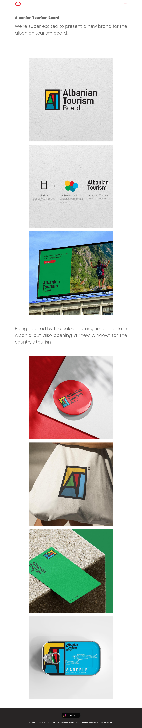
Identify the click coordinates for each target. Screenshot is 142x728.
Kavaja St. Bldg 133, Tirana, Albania (74, 722)
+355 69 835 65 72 (96, 722)
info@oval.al (109, 722)
